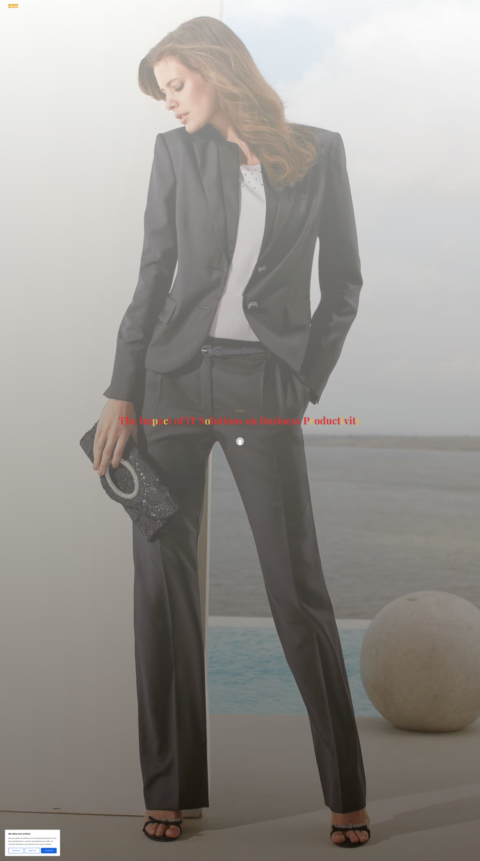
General (239, 410)
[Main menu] (472, 6)
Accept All (49, 850)
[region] (32, 843)
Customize (16, 850)
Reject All (32, 850)
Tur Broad (11, 6)
